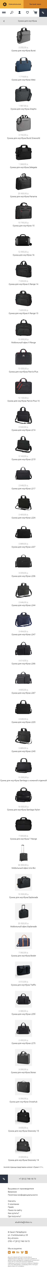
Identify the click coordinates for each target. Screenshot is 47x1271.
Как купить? (13, 1213)
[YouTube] (13, 1252)
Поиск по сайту (15, 1210)
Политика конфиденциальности (23, 1195)
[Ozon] (26, 1252)
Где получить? (14, 1216)
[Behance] (18, 1252)
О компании (13, 1204)
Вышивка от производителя (21, 1188)
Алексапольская (14, 4)
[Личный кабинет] (20, 12)
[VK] (9, 1252)
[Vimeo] (22, 1252)
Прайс (11, 1207)
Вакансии (12, 1192)
